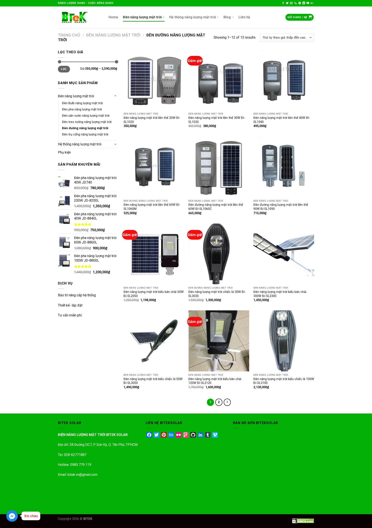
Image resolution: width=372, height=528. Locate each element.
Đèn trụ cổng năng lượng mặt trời (85, 134)
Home (113, 17)
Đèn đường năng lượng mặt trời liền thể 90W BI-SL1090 (280, 207)
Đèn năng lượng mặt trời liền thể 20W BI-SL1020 (152, 120)
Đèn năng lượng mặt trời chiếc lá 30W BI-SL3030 (217, 294)
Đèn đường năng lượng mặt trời (85, 128)
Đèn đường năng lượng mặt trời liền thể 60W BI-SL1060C (215, 207)
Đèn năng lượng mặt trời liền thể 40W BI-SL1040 (281, 120)
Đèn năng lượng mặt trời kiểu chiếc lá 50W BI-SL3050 (153, 381)
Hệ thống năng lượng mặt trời (192, 17)
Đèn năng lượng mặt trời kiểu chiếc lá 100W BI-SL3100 (283, 381)
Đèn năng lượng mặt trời (142, 17)
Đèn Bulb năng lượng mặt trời (82, 103)
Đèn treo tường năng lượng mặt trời (87, 122)
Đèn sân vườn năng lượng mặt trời (85, 116)
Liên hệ (244, 17)
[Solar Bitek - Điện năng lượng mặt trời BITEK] (80, 17)
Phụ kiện (64, 152)
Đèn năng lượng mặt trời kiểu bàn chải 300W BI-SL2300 (279, 294)
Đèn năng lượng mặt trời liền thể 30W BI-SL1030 (216, 120)
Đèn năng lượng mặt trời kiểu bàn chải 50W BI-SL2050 (154, 294)
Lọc (64, 69)
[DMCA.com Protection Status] (303, 520)
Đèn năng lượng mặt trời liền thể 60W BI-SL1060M (152, 207)
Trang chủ (69, 35)
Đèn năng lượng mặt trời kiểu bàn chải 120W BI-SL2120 (214, 381)
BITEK (87, 519)
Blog (227, 17)
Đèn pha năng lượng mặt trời (82, 109)
